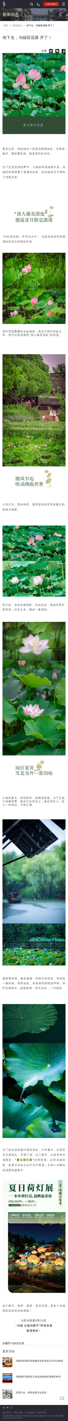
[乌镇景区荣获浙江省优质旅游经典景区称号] (31, 1382)
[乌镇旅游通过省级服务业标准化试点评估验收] (32, 1366)
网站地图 (18, 1412)
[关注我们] (7, 1407)
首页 (5, 25)
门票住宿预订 (51, 4)
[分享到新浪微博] (51, 51)
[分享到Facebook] (64, 51)
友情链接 (30, 1412)
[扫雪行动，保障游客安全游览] (24, 1398)
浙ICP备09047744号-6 (44, 1416)
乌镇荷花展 (17, 1343)
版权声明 (6, 1412)
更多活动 (8, 1351)
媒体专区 (42, 1412)
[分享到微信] (57, 51)
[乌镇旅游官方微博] (3, 1407)
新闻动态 (17, 25)
